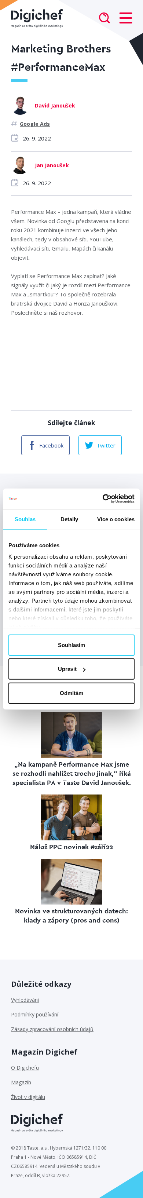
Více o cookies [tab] (116, 519)
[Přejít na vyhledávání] (104, 18)
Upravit (67, 669)
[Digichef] (37, 18)
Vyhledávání (25, 999)
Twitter (105, 445)
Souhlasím (71, 645)
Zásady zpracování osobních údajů (52, 1029)
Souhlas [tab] (25, 519)
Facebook (51, 445)
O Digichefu (25, 1067)
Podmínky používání (34, 1014)
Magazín (21, 1082)
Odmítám (71, 693)
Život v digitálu (28, 1096)
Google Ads (35, 123)
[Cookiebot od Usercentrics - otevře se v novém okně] (103, 499)
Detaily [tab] (69, 519)
